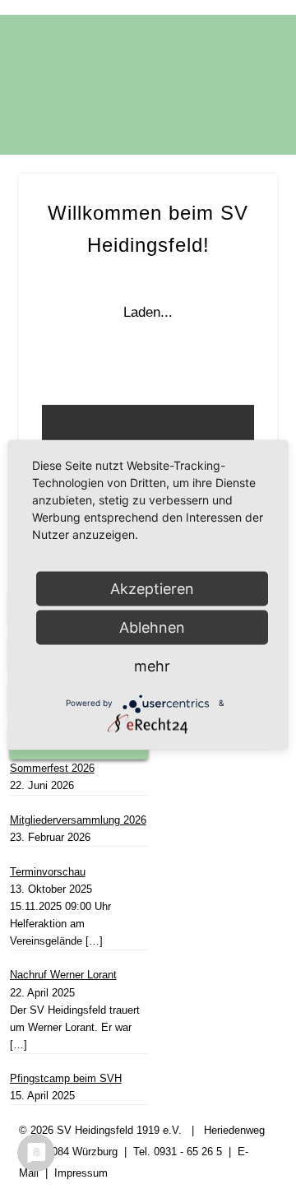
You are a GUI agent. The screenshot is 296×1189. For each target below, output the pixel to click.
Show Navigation (238, 141)
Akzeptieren (152, 588)
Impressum (81, 1173)
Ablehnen (152, 626)
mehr (152, 665)
